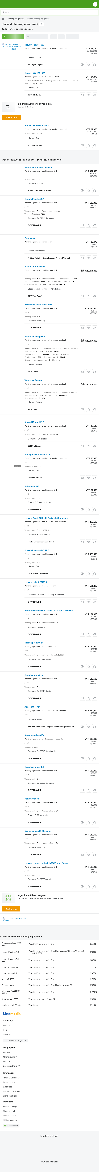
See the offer (11, 909)
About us (7, 1025)
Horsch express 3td (34, 767)
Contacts (7, 1034)
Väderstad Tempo (33, 380)
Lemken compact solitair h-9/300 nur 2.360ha (46, 863)
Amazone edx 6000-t (34, 735)
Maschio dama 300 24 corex (38, 831)
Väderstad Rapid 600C (35, 266)
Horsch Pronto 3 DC (34, 199)
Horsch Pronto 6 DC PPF (36, 550)
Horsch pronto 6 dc (33, 643)
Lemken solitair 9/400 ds (36, 582)
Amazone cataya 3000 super (38, 305)
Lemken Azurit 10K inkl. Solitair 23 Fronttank (46, 518)
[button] (95, 4)
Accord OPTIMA (32, 707)
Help (5, 1030)
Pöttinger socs (31, 799)
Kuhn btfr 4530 (31, 486)
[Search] (95, 12)
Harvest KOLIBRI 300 (34, 73)
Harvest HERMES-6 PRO (36, 126)
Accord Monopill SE (34, 422)
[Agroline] (3, 18)
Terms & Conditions (11, 1078)
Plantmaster (30, 238)
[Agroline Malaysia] (17, 4)
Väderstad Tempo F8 (34, 336)
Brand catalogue (10, 1096)
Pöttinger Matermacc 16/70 (37, 455)
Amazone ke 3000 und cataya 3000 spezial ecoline (48, 610)
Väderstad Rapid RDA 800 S (38, 167)
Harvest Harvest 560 (34, 45)
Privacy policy (9, 1082)
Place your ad (12, 117)
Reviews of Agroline (11, 1091)
